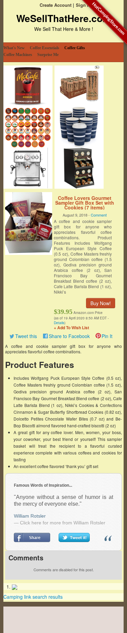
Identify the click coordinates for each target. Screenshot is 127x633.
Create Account (55, 5)
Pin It (107, 336)
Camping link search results (33, 596)
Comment (99, 215)
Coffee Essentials (44, 47)
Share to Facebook (69, 336)
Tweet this (26, 336)
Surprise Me (48, 54)
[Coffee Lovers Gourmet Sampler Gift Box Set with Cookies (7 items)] (28, 222)
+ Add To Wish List (71, 327)
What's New (14, 47)
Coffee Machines (17, 54)
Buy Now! (100, 303)
